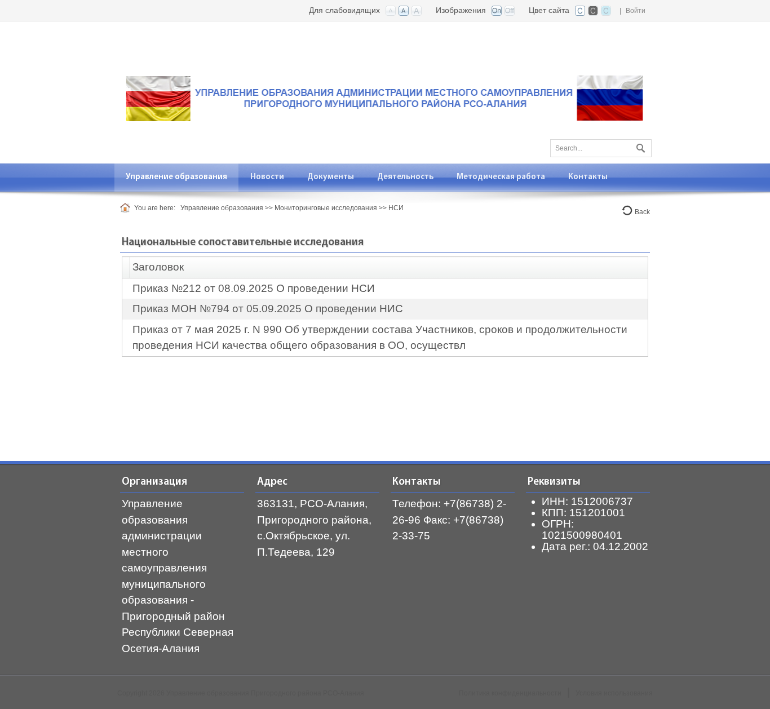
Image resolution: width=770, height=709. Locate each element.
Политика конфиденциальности (510, 693)
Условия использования (614, 693)
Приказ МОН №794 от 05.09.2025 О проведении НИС (267, 308)
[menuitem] (176, 177)
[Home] (127, 208)
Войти (635, 11)
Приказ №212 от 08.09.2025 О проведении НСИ (253, 288)
